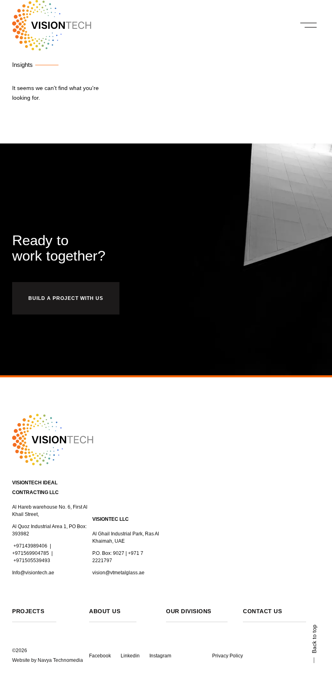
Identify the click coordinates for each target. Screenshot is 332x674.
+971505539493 (31, 560)
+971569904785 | (32, 553)
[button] (308, 25)
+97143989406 (30, 546)
